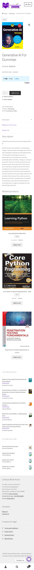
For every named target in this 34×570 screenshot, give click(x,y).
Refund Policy (8, 538)
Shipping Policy (9, 535)
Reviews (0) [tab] (5, 130)
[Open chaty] (28, 560)
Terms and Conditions (11, 528)
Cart (26, 565)
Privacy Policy (8, 531)
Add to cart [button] (17, 245)
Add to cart (15, 93)
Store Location (13, 494)
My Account (5, 567)
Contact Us (5, 514)
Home (5, 13)
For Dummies (9, 111)
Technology (12, 13)
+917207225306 (18, 496)
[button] (29, 24)
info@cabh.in (10, 498)
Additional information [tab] (9, 125)
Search (17, 567)
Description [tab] (5, 120)
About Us (5, 511)
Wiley (15, 111)
